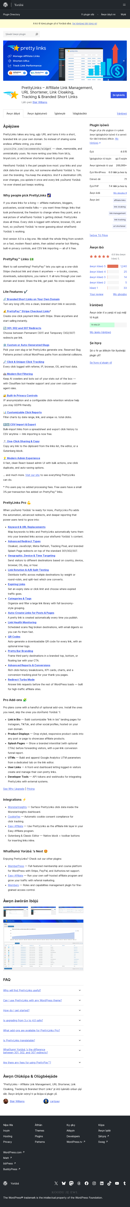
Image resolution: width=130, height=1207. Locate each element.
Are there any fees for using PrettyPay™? (27, 1062)
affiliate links (120, 200)
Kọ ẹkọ (71, 1125)
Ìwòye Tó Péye (99, 235)
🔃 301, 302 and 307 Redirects (22, 328)
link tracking (120, 219)
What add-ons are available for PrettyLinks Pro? (31, 1030)
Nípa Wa (8, 1125)
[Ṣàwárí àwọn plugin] (37, 34)
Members (13, 885)
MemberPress (16, 866)
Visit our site (32, 475)
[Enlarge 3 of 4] (79, 910)
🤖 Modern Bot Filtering (18, 373)
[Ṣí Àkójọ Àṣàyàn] (125, 5)
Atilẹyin (71, 1130)
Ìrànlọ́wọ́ (122, 113)
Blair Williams (39, 102)
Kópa (101, 1125)
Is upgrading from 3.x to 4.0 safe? (23, 1020)
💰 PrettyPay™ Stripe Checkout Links (26, 311)
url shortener (119, 226)
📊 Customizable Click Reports (22, 412)
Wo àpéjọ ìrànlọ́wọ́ (100, 332)
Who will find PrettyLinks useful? (22, 990)
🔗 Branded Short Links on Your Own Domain (31, 299)
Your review (96, 294)
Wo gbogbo (120, 294)
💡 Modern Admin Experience (21, 458)
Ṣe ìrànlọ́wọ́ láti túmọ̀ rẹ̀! (84, 23)
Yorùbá (15, 1183)
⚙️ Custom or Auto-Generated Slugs (26, 345)
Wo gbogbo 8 (120, 193)
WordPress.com (14, 1152)
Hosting (7, 1136)
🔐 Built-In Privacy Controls (20, 395)
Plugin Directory (11, 14)
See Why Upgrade (13, 788)
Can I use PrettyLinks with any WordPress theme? (32, 1000)
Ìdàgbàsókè (80, 113)
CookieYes (14, 816)
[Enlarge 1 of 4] (24, 910)
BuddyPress (11, 1169)
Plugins (39, 1136)
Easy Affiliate (15, 826)
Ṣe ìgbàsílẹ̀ (119, 95)
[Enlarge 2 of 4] (51, 910)
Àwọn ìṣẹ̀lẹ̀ (104, 1130)
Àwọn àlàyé (13, 113)
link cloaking (120, 207)
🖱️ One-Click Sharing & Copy (21, 441)
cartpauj (54, 1101)
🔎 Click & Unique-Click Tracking (23, 361)
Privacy (7, 1141)
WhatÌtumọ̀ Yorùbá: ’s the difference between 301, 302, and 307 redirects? (25, 1051)
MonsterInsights (17, 807)
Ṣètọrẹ (103, 1136)
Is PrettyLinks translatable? (19, 1040)
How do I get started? (16, 1010)
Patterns (40, 1141)
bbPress (9, 1163)
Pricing (31, 788)
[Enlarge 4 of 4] (79, 923)
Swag (103, 1141)
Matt (7, 1157)
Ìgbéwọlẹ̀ (60, 113)
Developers (73, 1136)
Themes (39, 1130)
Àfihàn (38, 1125)
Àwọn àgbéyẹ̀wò (37, 113)
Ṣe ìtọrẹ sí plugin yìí (101, 362)
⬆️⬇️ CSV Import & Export (19, 424)
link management (118, 213)
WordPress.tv (76, 1141)
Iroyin (6, 1130)
